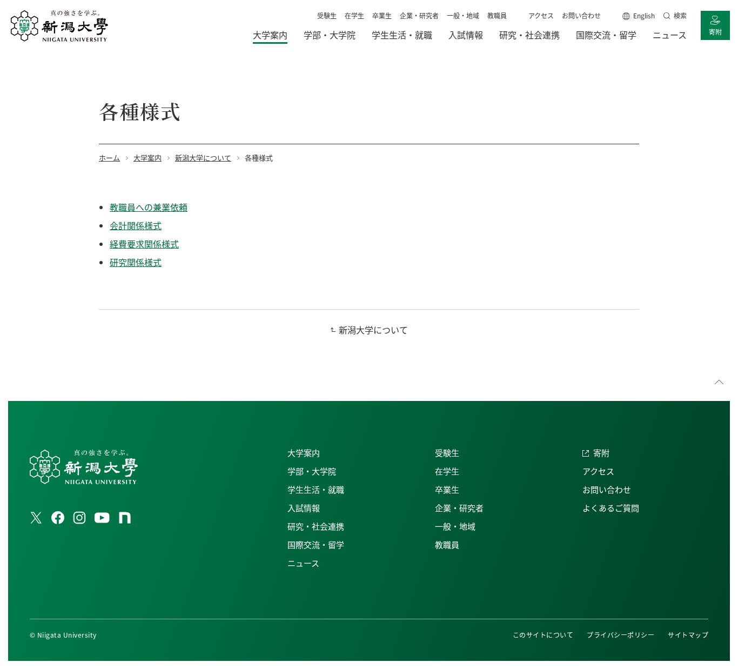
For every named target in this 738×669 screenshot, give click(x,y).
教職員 (497, 15)
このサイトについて (543, 634)
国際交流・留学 (315, 544)
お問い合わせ (581, 15)
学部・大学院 (311, 471)
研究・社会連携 (315, 526)
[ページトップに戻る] (719, 382)
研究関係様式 (136, 262)
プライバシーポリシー (620, 634)
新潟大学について (373, 329)
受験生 (327, 15)
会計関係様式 (136, 225)
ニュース (303, 562)
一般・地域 (463, 15)
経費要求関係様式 (144, 243)
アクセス (541, 15)
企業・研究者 (419, 15)
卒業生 (382, 15)
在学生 (354, 15)
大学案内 (303, 452)
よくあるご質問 (610, 507)
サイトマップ (688, 634)
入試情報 (303, 507)
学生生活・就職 (315, 489)
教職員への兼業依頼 (148, 206)
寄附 (715, 31)
